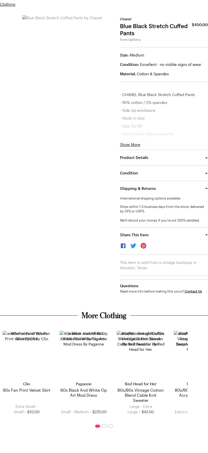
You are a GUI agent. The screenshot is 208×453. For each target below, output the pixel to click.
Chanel (125, 19)
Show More (130, 145)
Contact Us (193, 291)
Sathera (134, 40)
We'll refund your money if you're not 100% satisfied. (160, 220)
